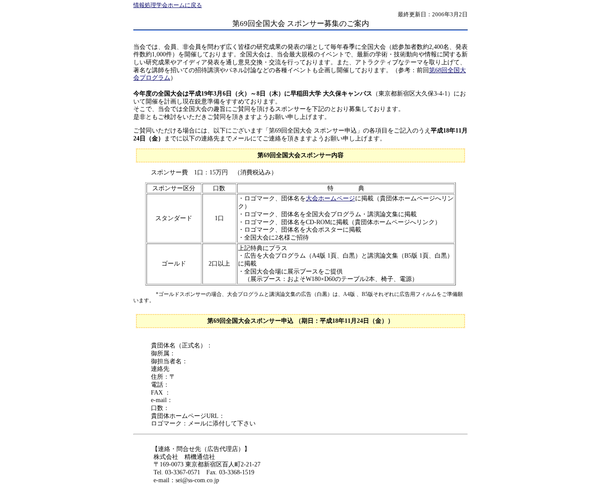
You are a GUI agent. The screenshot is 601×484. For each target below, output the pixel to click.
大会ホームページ (330, 198)
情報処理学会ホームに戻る (167, 5)
